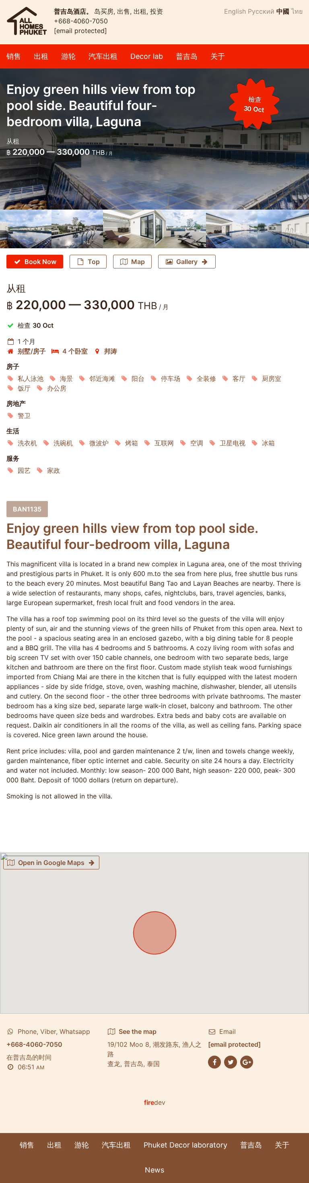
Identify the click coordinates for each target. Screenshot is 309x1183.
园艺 (24, 470)
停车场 (170, 378)
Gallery (187, 262)
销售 (13, 56)
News (154, 1170)
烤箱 (131, 443)
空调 (196, 443)
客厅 (239, 378)
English (235, 11)
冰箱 (268, 443)
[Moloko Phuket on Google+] (246, 1061)
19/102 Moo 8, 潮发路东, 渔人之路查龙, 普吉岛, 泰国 (154, 1047)
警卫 (24, 416)
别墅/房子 (32, 351)
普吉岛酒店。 (74, 11)
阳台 (138, 378)
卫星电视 (232, 443)
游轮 (68, 56)
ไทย (297, 11)
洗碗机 (63, 443)
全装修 (206, 378)
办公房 (56, 388)
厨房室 (271, 378)
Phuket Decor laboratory (185, 1145)
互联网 (164, 443)
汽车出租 (103, 56)
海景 (66, 378)
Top (94, 262)
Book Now (40, 262)
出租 (41, 56)
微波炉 (99, 443)
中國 (282, 11)
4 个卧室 (75, 351)
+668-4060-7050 (81, 21)
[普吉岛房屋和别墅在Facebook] (214, 1061)
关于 (217, 56)
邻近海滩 (102, 378)
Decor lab (146, 56)
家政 (53, 470)
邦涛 (110, 351)
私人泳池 (30, 378)
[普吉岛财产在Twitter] (230, 1061)
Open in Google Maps (51, 863)
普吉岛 (187, 56)
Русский (261, 11)
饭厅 (24, 388)
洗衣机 (27, 443)
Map (138, 262)
